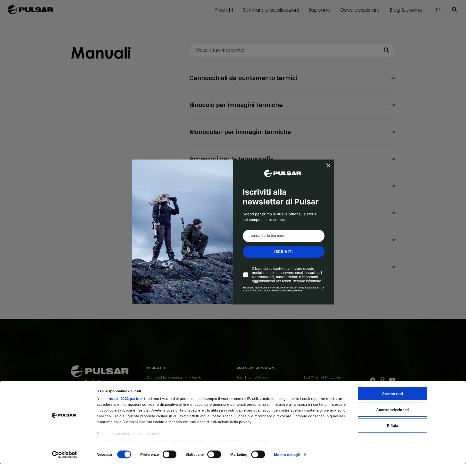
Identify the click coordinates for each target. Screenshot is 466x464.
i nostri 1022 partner (125, 399)
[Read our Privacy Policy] (323, 288)
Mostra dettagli (287, 454)
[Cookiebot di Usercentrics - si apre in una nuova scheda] (64, 454)
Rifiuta (392, 425)
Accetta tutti (392, 394)
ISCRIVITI (283, 251)
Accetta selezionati (392, 409)
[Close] (328, 165)
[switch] (169, 454)
